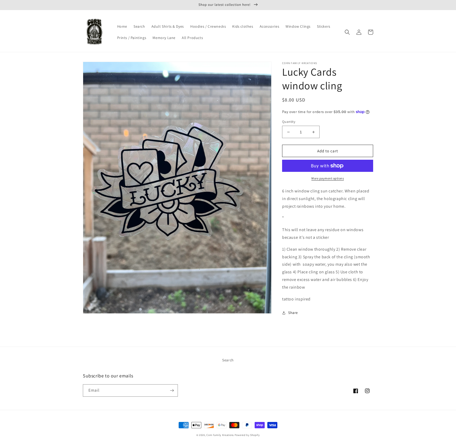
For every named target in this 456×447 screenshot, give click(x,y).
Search (228, 360)
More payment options (327, 178)
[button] (347, 32)
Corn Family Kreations (220, 435)
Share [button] (293, 312)
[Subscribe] (172, 390)
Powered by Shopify (247, 435)
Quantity (288, 121)
